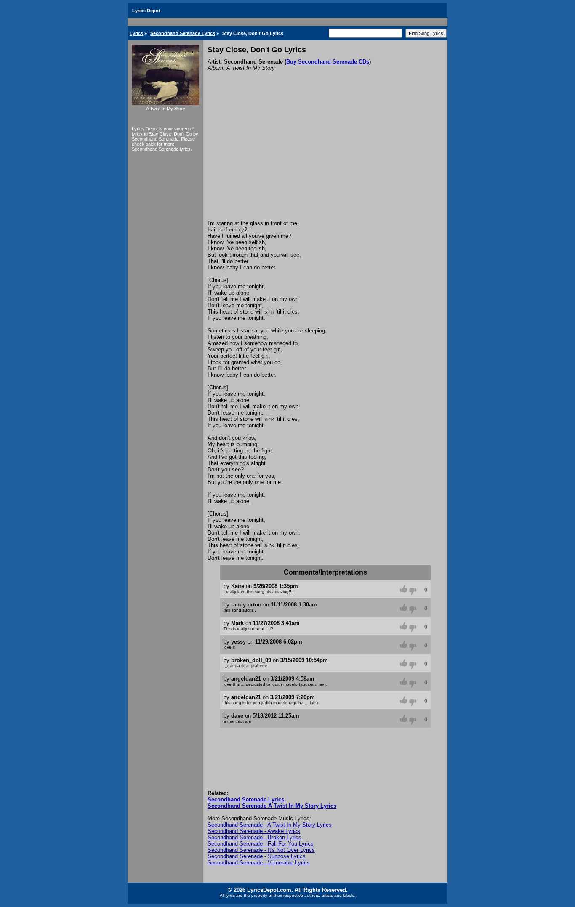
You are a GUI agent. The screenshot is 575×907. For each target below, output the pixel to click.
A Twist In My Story (165, 108)
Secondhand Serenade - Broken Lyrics (254, 837)
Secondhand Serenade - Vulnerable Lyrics (259, 862)
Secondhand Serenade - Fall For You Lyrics (261, 844)
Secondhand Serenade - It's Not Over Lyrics (261, 850)
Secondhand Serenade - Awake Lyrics (254, 831)
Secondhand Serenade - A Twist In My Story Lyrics (270, 825)
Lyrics (136, 33)
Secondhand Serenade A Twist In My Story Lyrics (272, 806)
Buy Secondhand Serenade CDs (327, 62)
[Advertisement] (325, 157)
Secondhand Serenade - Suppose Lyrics (257, 856)
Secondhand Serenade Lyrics (182, 33)
